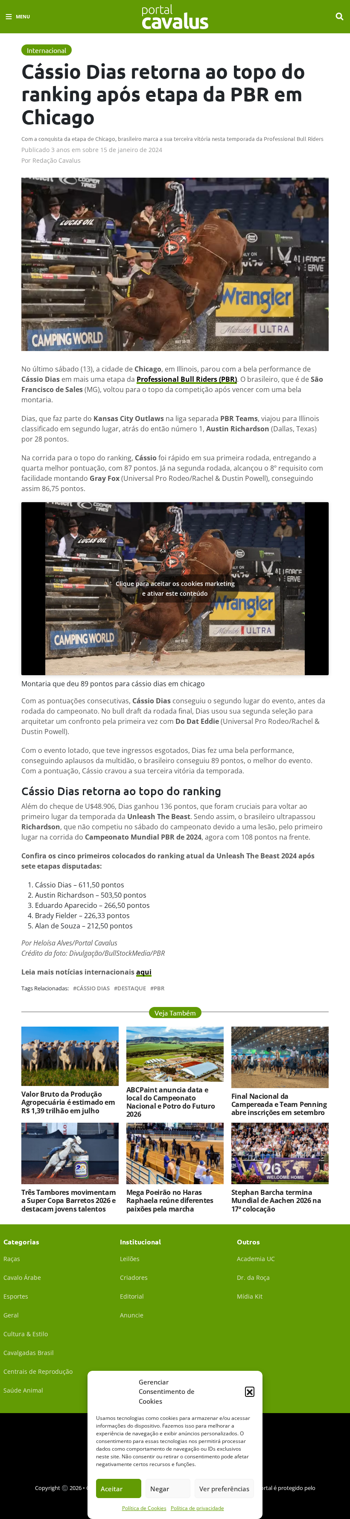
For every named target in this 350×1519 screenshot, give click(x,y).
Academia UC (256, 1259)
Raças (11, 1259)
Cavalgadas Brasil (28, 1353)
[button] (249, 1391)
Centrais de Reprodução (38, 1371)
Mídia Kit (249, 1296)
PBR (159, 988)
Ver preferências (224, 1488)
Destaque (131, 988)
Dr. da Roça (253, 1277)
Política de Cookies (144, 1508)
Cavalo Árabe (22, 1277)
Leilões (130, 1259)
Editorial (132, 1296)
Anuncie (131, 1315)
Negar (159, 1488)
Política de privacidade (197, 1508)
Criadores (134, 1277)
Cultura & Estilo (25, 1334)
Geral (11, 1315)
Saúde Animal (23, 1390)
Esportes (15, 1296)
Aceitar (111, 1488)
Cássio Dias (93, 988)
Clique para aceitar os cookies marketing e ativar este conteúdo (175, 588)
